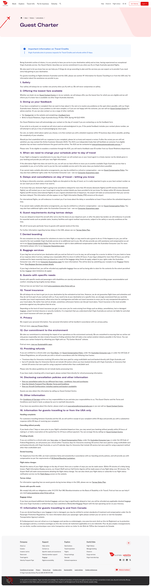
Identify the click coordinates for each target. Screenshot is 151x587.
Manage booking (92, 549)
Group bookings (69, 554)
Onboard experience (70, 560)
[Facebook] (120, 560)
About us (22, 546)
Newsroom (23, 554)
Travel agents (24, 557)
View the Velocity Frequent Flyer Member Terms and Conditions (45, 384)
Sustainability (68, 570)
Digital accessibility (48, 560)
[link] (26, 18)
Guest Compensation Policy (114, 170)
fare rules (54, 440)
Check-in (89, 551)
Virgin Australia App (93, 557)
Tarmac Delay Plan (83, 230)
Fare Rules (55, 353)
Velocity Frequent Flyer (27, 560)
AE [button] (125, 4)
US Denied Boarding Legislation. (63, 458)
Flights (66, 551)
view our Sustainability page (41, 344)
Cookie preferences (91, 570)
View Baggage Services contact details (39, 264)
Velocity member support (49, 554)
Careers (22, 549)
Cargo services (91, 554)
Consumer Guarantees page (88, 173)
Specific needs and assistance (51, 551)
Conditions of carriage (26, 570)
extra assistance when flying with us (61, 286)
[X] (130, 560)
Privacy (38, 570)
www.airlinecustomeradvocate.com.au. (106, 144)
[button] (14, 3)
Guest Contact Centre (48, 95)
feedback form (64, 115)
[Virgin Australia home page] (5, 4)
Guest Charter (39, 25)
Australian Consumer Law (100, 353)
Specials (67, 557)
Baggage (44, 557)
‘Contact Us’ (29, 115)
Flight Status (45, 474)
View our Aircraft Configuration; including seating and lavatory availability (49, 386)
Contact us (45, 549)
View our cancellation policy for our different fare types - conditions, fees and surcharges (55, 381)
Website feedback (124, 570)
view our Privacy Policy (39, 326)
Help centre (45, 546)
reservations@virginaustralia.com (79, 406)
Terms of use (46, 570)
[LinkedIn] (127, 560)
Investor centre (24, 551)
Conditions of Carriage (31, 399)
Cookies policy (57, 570)
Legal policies (79, 570)
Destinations (68, 546)
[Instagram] (123, 560)
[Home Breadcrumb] (21, 18)
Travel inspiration (69, 549)
